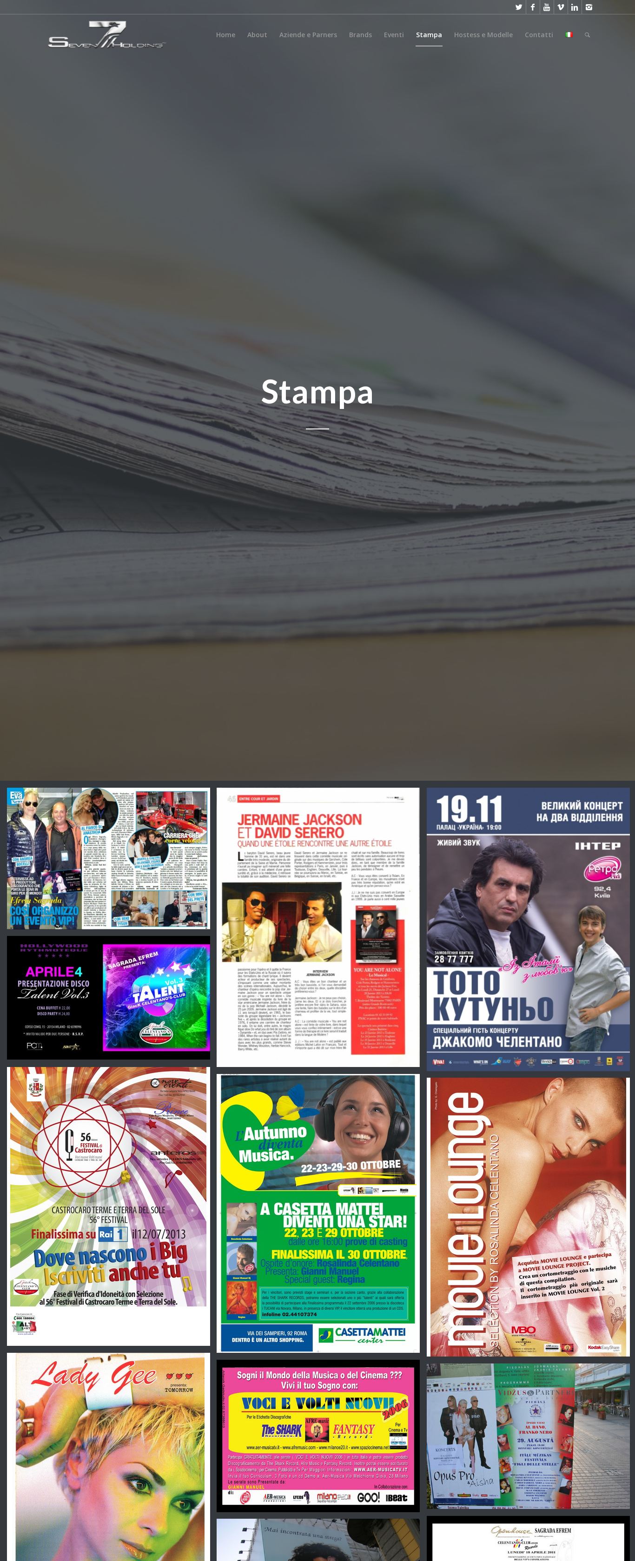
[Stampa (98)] (112, 1001)
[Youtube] (547, 7)
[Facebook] (533, 7)
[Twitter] (519, 7)
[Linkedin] (575, 7)
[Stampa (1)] (322, 931)
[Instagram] (589, 7)
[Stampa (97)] (112, 1210)
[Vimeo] (561, 7)
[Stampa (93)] (322, 1439)
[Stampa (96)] (322, 1217)
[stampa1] (112, 862)
